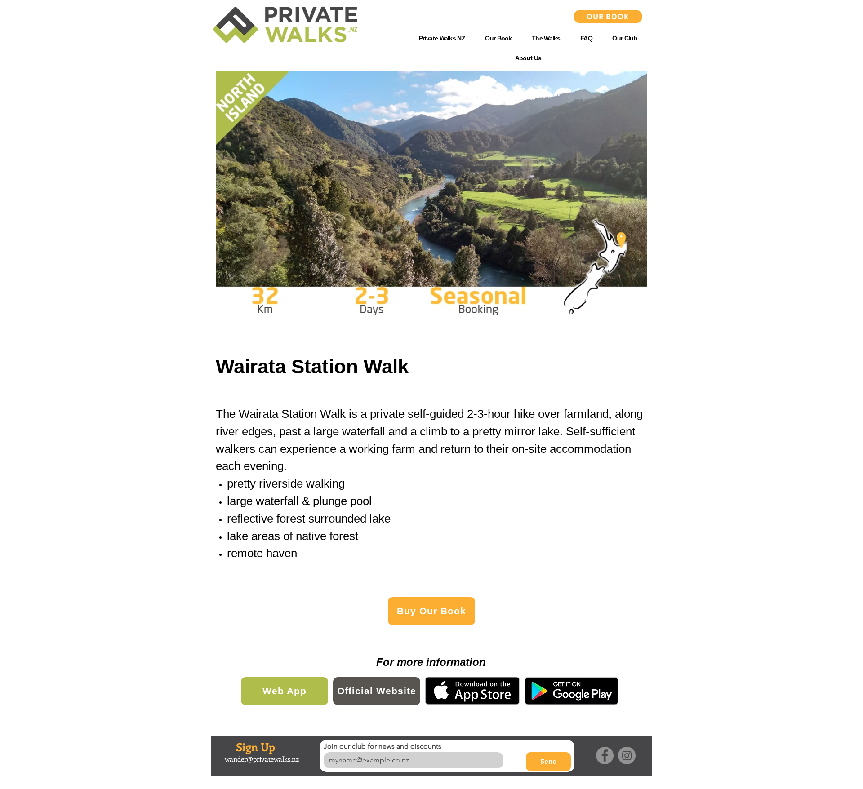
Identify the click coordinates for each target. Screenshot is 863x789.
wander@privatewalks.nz (262, 758)
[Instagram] (627, 755)
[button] (546, 38)
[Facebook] (605, 755)
